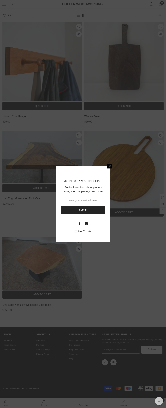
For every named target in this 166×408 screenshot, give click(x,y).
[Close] (109, 166)
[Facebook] (79, 223)
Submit (83, 209)
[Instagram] (86, 223)
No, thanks (85, 231)
